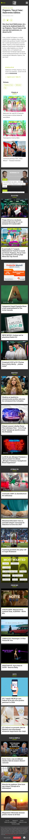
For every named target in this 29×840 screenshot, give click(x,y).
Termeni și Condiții (16, 824)
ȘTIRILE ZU (15, 469)
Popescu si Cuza (8, 85)
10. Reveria (23, 579)
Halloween (18, 85)
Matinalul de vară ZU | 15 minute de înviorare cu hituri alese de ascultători (13, 115)
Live (3, 3)
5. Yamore (23, 571)
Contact (22, 820)
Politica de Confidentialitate (10, 822)
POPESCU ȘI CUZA (7, 8)
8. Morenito (6, 579)
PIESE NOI (14, 585)
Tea (5, 88)
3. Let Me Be (6, 567)
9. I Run (15, 579)
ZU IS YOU (14, 196)
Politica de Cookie (23, 822)
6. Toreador (6, 575)
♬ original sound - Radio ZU (13, 77)
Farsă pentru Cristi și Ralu (11, 138)
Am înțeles (17, 837)
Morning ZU (14, 173)
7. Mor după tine (17, 575)
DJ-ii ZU (7, 820)
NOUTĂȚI (14, 373)
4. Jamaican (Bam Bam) (10, 571)
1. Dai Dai (5, 563)
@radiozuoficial (9, 67)
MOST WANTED (14, 560)
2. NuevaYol (14, 563)
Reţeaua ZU (15, 820)
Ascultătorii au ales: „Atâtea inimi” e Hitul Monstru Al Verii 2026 (14, 184)
